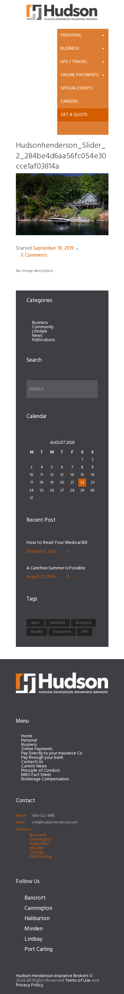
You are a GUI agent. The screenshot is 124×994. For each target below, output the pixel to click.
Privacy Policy (29, 985)
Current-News (34, 766)
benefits (57, 622)
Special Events (77, 88)
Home (26, 736)
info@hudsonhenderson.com (55, 822)
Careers (69, 101)
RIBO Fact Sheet (36, 774)
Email (20, 822)
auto (35, 622)
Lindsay (37, 852)
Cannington (41, 839)
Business (70, 48)
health (37, 631)
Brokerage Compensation (45, 779)
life (85, 631)
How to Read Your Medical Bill (56, 543)
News (37, 335)
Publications (43, 340)
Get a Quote (74, 115)
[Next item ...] (85, 204)
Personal (71, 35)
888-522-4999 (43, 816)
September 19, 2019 (53, 248)
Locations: (23, 829)
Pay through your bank (42, 757)
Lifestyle (39, 331)
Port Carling (41, 856)
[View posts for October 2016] (32, 445)
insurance (62, 631)
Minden (37, 848)
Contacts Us (32, 762)
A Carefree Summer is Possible (55, 568)
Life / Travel (74, 62)
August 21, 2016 (40, 576)
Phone (21, 816)
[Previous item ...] (39, 204)
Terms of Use (78, 980)
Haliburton (39, 843)
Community (43, 327)
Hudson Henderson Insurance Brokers (52, 976)
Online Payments (80, 75)
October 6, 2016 (41, 551)
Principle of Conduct (40, 770)
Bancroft (38, 835)
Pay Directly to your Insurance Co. (52, 753)
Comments (34, 255)
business (83, 622)
